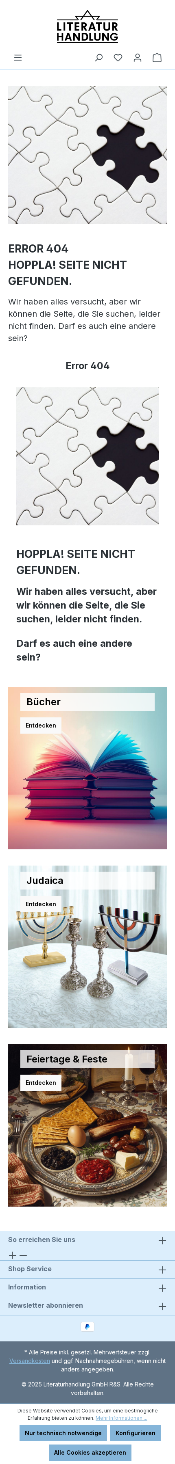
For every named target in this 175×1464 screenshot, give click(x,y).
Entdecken (41, 725)
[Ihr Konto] (137, 58)
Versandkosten (29, 1360)
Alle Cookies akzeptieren (90, 1452)
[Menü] (18, 58)
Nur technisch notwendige (63, 1432)
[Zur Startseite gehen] (87, 26)
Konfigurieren (135, 1432)
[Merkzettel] (118, 58)
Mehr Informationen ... (121, 1418)
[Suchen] (98, 58)
